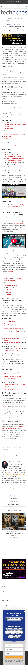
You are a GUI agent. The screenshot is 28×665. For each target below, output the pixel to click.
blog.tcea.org (11, 474)
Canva (9, 292)
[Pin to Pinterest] (21, 456)
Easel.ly (9, 294)
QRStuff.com (7, 336)
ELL (3, 447)
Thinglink (10, 290)
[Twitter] (9, 1)
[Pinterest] (18, 1)
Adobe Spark (9, 128)
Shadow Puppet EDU (10, 134)
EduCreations (8, 138)
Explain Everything (10, 124)
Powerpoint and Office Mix (11, 146)
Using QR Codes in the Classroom (13, 328)
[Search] (26, 6)
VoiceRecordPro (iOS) (11, 350)
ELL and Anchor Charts (10, 321)
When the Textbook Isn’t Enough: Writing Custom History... (14, 533)
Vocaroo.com (17, 348)
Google (8, 447)
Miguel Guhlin (12, 31)
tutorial (15, 162)
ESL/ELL (10, 18)
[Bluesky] (11, 1)
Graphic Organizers (11, 285)
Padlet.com (8, 278)
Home (3, 18)
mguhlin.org (21, 474)
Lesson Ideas (20, 134)
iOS (18, 332)
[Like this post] (16, 456)
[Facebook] (7, 1)
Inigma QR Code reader (13, 342)
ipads (14, 447)
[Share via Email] (24, 456)
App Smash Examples (11, 373)
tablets (5, 449)
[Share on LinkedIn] (22, 456)
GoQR (5, 334)
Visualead (6, 340)
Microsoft (20, 447)
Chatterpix (8, 283)
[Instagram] (16, 1)
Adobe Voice (7, 136)
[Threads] (20, 1)
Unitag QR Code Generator (11, 338)
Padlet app (19, 278)
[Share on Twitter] (19, 456)
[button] (3, 526)
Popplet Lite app (10, 280)
